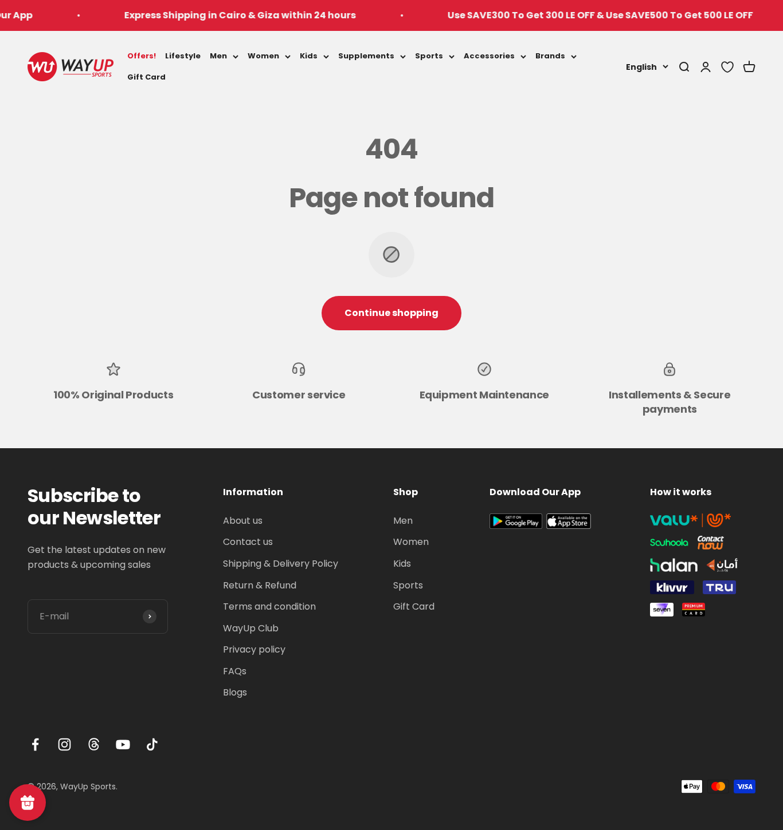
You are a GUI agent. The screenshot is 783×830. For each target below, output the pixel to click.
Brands (550, 55)
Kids (309, 55)
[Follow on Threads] (93, 744)
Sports (429, 55)
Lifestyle (183, 55)
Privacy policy (254, 649)
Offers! (141, 55)
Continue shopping (391, 312)
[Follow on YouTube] (123, 744)
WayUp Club (251, 628)
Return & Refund (259, 585)
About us (243, 520)
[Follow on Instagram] (64, 744)
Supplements (366, 55)
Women (263, 55)
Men (218, 55)
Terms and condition (269, 606)
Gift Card (146, 76)
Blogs (235, 692)
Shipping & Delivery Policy (280, 563)
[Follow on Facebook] (35, 744)
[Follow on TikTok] (152, 744)
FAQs (234, 671)
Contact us (248, 541)
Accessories (489, 55)
